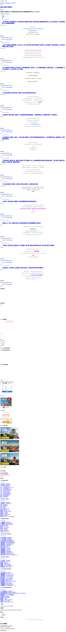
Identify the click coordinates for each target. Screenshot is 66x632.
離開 (5, 630)
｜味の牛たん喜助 (5, 582)
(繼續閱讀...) (2, 58)
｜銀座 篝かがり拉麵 (5, 563)
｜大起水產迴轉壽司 (6, 551)
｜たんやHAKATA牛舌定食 (7, 595)
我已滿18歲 (2, 630)
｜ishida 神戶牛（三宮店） (6, 576)
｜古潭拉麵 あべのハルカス (7, 553)
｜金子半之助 (4, 562)
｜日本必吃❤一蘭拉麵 (5, 491)
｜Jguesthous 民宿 (4, 527)
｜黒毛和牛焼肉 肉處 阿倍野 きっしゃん (9, 554)
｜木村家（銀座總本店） (5, 564)
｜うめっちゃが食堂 (5, 600)
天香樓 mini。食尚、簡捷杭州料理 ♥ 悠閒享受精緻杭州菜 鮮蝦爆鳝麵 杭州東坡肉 (21, 223)
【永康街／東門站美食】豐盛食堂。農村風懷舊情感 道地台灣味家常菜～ (19, 201)
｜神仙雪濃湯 (3, 528)
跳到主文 (1, 9)
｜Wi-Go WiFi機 (5, 561)
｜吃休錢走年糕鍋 (4, 530)
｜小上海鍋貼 (4, 513)
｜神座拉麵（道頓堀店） (6, 584)
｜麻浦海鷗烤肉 (4, 525)
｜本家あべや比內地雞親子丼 (6, 565)
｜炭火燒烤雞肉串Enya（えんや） (8, 585)
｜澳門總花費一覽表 (5, 503)
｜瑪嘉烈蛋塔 (4, 515)
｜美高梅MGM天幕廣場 (5, 511)
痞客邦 (7, 37)
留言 (9, 37)
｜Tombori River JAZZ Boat (7, 573)
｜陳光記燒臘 (4, 512)
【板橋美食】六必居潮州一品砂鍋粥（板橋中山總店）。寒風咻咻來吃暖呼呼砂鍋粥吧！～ (23, 267)
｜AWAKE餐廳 (5, 548)
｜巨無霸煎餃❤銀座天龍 (5, 494)
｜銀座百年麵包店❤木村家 (5, 493)
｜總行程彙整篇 (5, 502)
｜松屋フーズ (5, 547)
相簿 (3, 15)
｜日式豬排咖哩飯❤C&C (5, 488)
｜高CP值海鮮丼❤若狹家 (5, 492)
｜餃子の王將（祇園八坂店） (7, 575)
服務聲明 (41, 619)
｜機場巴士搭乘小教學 (6, 523)
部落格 (3, 16)
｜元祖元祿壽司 (5, 550)
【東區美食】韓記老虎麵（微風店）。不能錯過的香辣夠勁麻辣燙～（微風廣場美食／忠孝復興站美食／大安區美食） (30, 114)
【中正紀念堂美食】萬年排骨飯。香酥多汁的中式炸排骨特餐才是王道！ (19, 92)
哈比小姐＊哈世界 (6, 7)
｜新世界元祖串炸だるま (6, 552)
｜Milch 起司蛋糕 (5, 597)
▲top (1, 41)
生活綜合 (3, 342)
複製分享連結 (2, 476)
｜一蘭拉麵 (3, 598)
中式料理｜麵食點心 (9, 39)
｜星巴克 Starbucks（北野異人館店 (8, 581)
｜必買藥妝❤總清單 (4, 495)
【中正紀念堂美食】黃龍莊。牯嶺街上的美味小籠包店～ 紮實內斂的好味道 (20, 184)
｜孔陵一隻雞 (3, 529)
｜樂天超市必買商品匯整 (6, 524)
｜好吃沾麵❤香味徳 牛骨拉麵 (6, 489)
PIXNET (26, 619)
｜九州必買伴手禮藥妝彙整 (7, 592)
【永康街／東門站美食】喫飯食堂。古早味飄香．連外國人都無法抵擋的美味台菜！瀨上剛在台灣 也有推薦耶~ (28, 245)
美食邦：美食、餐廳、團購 (4, 475)
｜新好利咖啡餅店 (4, 505)
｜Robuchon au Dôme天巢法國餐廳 (7, 516)
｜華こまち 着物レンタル (6, 574)
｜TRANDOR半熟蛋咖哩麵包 (7, 594)
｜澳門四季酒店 (3, 504)
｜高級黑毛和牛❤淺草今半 (5, 490)
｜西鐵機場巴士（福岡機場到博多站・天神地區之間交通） (13, 593)
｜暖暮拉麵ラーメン (5, 596)
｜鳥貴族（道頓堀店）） (6, 583)
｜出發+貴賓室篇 (6, 539)
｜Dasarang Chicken (4, 526)
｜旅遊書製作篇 (5, 538)
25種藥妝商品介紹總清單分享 (7, 541)
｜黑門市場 (4, 546)
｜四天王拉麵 (5, 549)
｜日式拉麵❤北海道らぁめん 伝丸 (6, 487)
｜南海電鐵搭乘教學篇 (7, 540)
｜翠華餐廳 (3, 506)
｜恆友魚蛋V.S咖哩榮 (5, 514)
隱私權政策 (38, 619)
